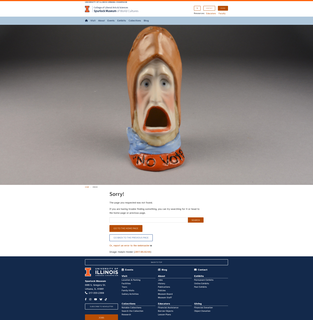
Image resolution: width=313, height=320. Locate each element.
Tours (124, 287)
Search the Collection (132, 311)
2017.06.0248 (142, 251)
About (101, 20)
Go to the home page (126, 228)
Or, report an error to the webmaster (129, 245)
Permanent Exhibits (203, 280)
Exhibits (121, 20)
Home (87, 187)
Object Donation (202, 311)
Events (111, 20)
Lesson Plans (164, 314)
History (161, 283)
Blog (146, 20)
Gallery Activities (130, 294)
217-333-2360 (96, 292)
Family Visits (128, 290)
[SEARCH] (197, 8)
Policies (162, 290)
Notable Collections (131, 307)
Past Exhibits (200, 287)
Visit (92, 20)
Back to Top (156, 262)
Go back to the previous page (131, 238)
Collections (135, 20)
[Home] (86, 21)
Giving (223, 8)
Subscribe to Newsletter (101, 306)
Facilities (126, 283)
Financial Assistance (168, 307)
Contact (209, 8)
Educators (211, 13)
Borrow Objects (165, 311)
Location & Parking (131, 280)
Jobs (160, 280)
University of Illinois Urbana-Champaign (106, 2)
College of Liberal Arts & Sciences (111, 7)
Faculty (222, 13)
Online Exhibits (201, 283)
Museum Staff (165, 297)
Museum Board (165, 294)
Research (126, 314)
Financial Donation (203, 307)
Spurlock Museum (95, 281)
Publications (164, 287)
